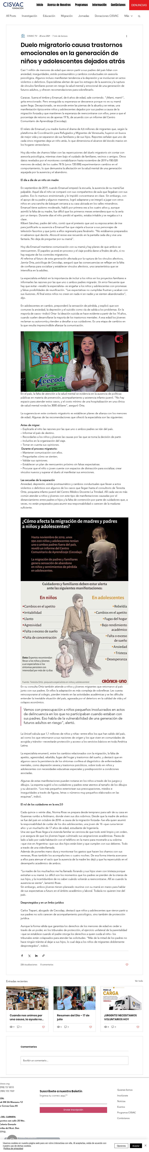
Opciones (121, 1145)
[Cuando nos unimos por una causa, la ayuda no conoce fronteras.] (27, 998)
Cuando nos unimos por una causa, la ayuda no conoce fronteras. (26, 1017)
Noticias (121, 1101)
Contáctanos (123, 1118)
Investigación (29, 15)
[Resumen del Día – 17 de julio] (75, 998)
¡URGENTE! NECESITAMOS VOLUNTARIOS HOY (120, 1017)
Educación (49, 15)
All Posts (11, 15)
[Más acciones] (126, 36)
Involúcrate (122, 1095)
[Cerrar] (145, 1146)
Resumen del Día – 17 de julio (73, 1017)
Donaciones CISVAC (107, 15)
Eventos (121, 1106)
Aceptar (136, 1145)
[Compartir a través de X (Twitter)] (29, 955)
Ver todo (139, 981)
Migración (67, 15)
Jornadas (83, 15)
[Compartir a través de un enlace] (43, 955)
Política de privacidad (13, 1148)
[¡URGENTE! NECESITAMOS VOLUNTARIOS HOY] (122, 998)
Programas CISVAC (126, 1112)
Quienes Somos (124, 1089)
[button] (59, 5)
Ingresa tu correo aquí (52, 1095)
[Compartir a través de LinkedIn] (36, 955)
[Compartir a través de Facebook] (22, 955)
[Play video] (74, 361)
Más (126, 15)
